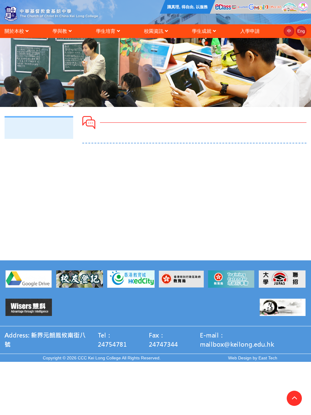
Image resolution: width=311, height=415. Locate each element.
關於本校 (14, 31)
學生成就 (201, 31)
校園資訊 (153, 31)
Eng (301, 31)
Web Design (239, 357)
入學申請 (250, 31)
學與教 (60, 31)
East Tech (267, 357)
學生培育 (105, 31)
